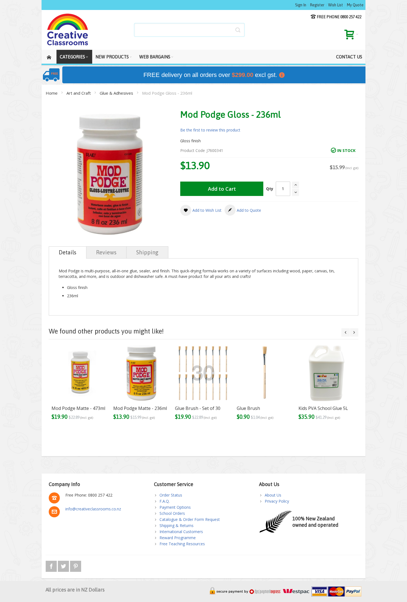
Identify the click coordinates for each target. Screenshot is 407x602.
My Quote (355, 5)
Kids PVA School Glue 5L (323, 408)
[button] (200, 210)
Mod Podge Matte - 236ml (140, 408)
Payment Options (175, 507)
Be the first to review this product (210, 130)
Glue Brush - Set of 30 (197, 408)
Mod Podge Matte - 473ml (78, 408)
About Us (273, 495)
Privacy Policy (277, 501)
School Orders (172, 513)
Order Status (170, 495)
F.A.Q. (164, 501)
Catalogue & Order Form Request (189, 519)
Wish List (335, 5)
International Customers (181, 531)
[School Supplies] (68, 30)
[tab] (67, 252)
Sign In (300, 5)
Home (52, 93)
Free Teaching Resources (182, 543)
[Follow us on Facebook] (52, 565)
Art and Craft (79, 93)
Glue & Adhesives (117, 93)
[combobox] (189, 30)
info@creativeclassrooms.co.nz (93, 508)
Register (317, 5)
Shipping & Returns (176, 525)
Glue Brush (248, 408)
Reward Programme (177, 537)
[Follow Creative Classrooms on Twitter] (64, 565)
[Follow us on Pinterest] (75, 565)
